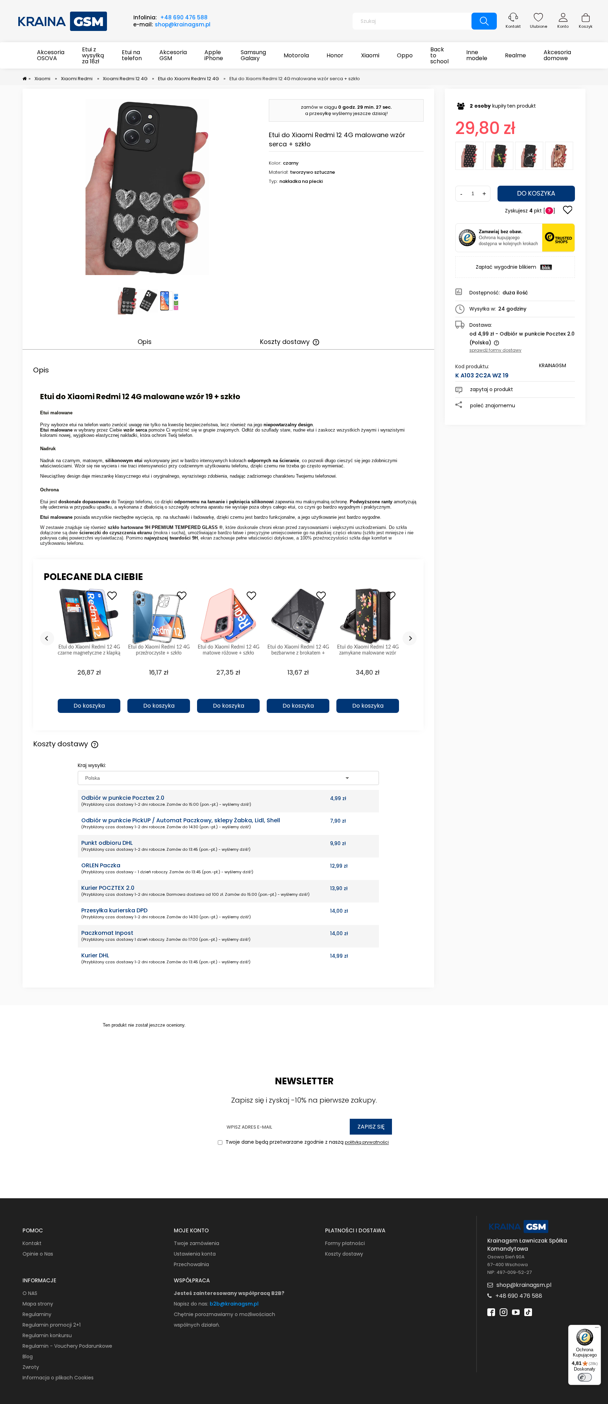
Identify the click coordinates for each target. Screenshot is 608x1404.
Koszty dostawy (344, 1253)
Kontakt (513, 26)
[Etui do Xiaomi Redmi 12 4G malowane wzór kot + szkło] (529, 156)
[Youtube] (516, 1311)
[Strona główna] (62, 20)
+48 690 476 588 (184, 17)
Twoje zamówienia (196, 1243)
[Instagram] (503, 1311)
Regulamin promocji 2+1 (52, 1324)
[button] (89, 693)
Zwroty (31, 1367)
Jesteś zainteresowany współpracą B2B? (229, 1293)
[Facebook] (491, 1311)
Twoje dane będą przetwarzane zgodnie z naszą (306, 1142)
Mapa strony (38, 1303)
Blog (28, 1356)
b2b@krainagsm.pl (234, 1303)
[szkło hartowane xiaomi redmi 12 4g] (169, 301)
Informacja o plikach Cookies (58, 1377)
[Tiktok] (528, 1311)
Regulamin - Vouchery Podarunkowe (67, 1345)
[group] (89, 654)
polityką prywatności (367, 1142)
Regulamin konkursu (47, 1335)
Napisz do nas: (192, 1303)
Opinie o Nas (38, 1253)
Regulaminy (37, 1314)
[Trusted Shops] (467, 237)
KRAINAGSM (552, 365)
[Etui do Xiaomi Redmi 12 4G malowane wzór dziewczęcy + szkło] (469, 156)
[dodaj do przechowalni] (567, 210)
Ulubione (538, 26)
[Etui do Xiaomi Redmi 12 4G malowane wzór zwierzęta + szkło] (499, 156)
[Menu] (597, 1329)
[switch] (585, 1377)
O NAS (30, 1293)
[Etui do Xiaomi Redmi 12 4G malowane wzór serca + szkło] (559, 156)
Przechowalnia (191, 1264)
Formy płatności (345, 1243)
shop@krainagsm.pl (182, 24)
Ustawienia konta (195, 1253)
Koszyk (586, 26)
